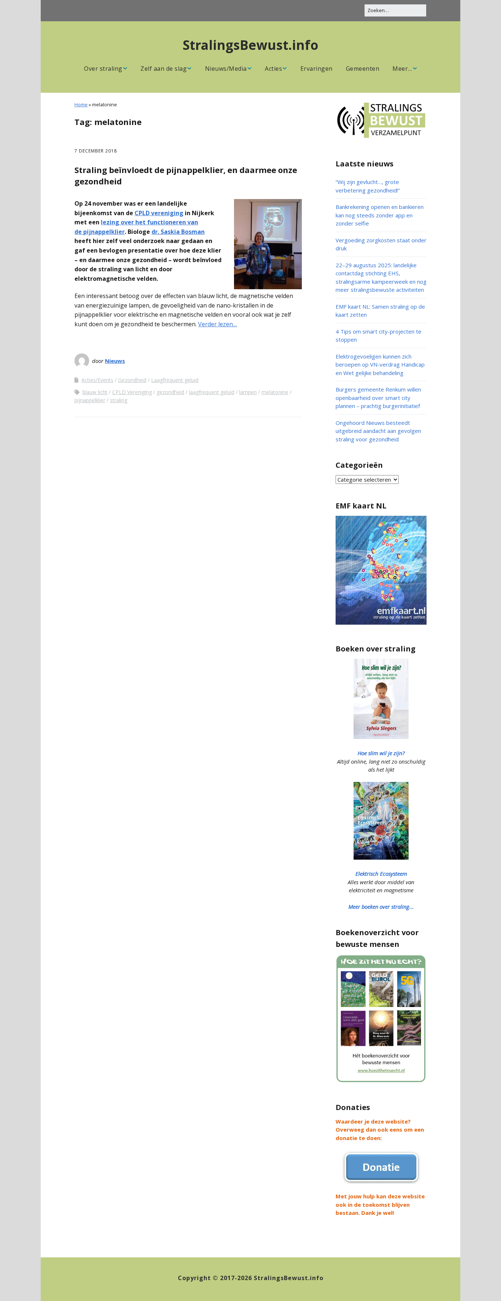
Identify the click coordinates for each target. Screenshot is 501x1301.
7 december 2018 (95, 151)
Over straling (103, 69)
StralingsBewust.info (250, 45)
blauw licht (95, 392)
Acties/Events (97, 379)
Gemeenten (363, 69)
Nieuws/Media (226, 69)
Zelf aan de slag (163, 69)
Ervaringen (316, 69)
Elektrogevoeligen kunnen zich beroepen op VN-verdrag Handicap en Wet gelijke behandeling (380, 364)
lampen (248, 392)
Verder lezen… (217, 324)
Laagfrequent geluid (174, 379)
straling (118, 400)
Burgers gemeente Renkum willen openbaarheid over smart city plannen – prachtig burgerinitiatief (378, 397)
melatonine (275, 392)
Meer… (402, 69)
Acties (273, 69)
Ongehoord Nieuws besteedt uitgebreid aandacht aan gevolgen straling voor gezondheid (378, 431)
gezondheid (170, 392)
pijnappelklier (89, 400)
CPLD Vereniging (132, 392)
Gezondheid (132, 379)
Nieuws (115, 360)
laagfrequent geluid (211, 392)
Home (81, 104)
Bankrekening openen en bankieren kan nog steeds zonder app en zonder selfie (380, 215)
